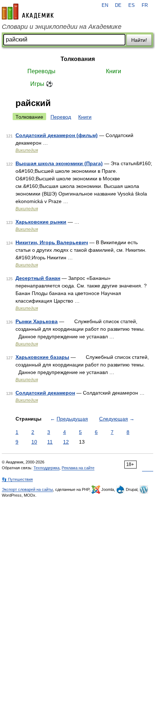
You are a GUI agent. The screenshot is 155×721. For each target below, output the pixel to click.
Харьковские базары (42, 357)
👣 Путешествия (17, 479)
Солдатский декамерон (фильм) (56, 135)
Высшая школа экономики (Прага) (59, 163)
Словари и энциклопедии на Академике (61, 26)
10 (34, 442)
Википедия (26, 150)
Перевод (60, 117)
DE (118, 5)
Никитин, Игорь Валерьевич (51, 242)
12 (66, 442)
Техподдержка (46, 468)
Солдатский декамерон (45, 393)
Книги (113, 71)
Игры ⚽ (41, 84)
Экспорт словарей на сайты (27, 489)
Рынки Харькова (36, 321)
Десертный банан (37, 278)
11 (50, 442)
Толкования (78, 59)
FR (145, 5)
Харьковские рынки (40, 222)
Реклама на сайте (78, 468)
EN (105, 5)
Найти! (139, 40)
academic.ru (28, 11)
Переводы (41, 71)
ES (131, 5)
